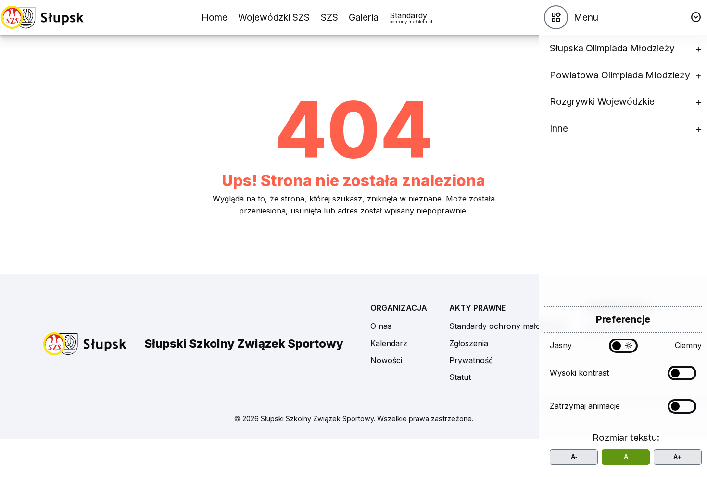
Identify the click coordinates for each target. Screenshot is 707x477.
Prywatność (471, 360)
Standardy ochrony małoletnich (507, 326)
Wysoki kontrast (579, 372)
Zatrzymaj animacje (585, 406)
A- (574, 457)
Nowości (386, 360)
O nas (380, 326)
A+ (677, 457)
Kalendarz (388, 343)
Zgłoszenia (468, 343)
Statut (460, 377)
